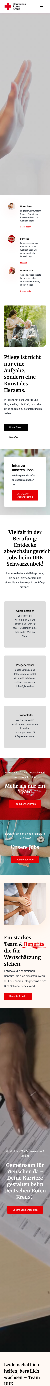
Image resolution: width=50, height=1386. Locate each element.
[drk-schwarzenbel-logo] (15, 4)
